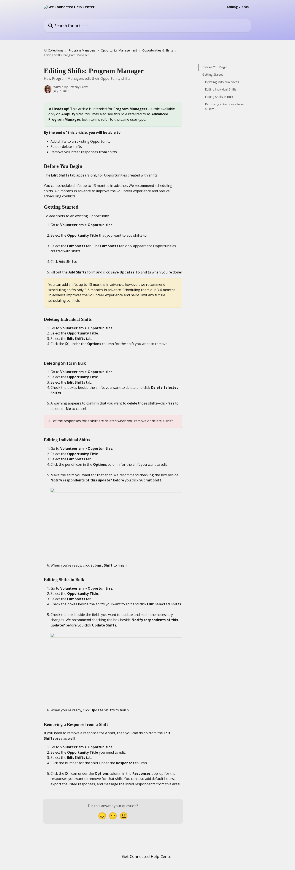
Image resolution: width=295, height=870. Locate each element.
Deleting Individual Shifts (222, 82)
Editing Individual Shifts (221, 89)
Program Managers (82, 50)
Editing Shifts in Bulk (219, 97)
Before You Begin (214, 67)
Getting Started (213, 74)
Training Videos (237, 6)
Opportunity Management (119, 50)
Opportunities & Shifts (157, 50)
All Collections (53, 50)
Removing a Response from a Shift (224, 106)
